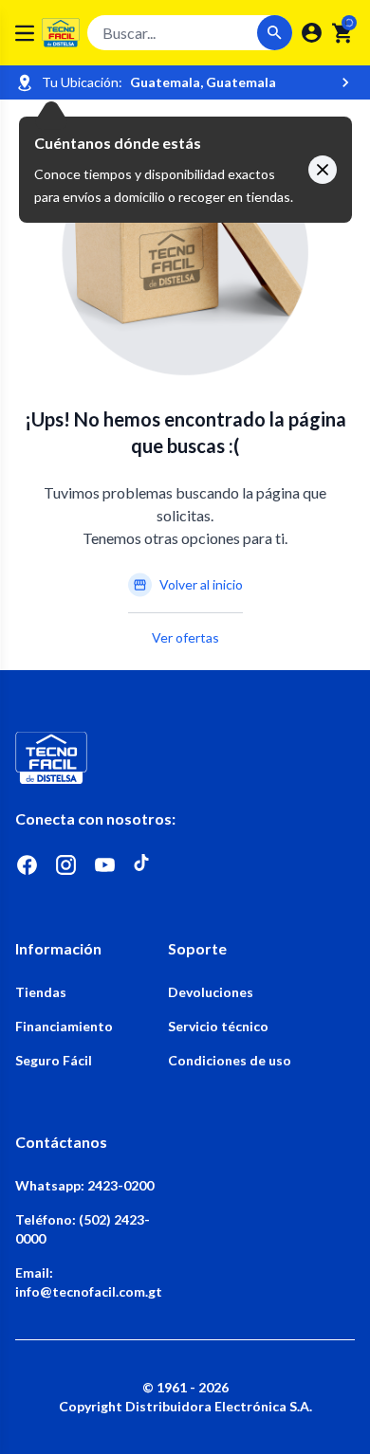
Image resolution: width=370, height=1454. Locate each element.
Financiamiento (64, 1026)
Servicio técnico (218, 1026)
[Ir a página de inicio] (185, 758)
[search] (343, 33)
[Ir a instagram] (66, 865)
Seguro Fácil (53, 1060)
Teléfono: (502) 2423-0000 (82, 1228)
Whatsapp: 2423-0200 (84, 1185)
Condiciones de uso (229, 1060)
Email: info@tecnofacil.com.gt (88, 1282)
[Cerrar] (322, 170)
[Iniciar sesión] (312, 33)
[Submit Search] (274, 32)
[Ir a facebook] (27, 865)
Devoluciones (210, 992)
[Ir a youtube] (105, 865)
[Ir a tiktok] (144, 865)
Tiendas (40, 992)
